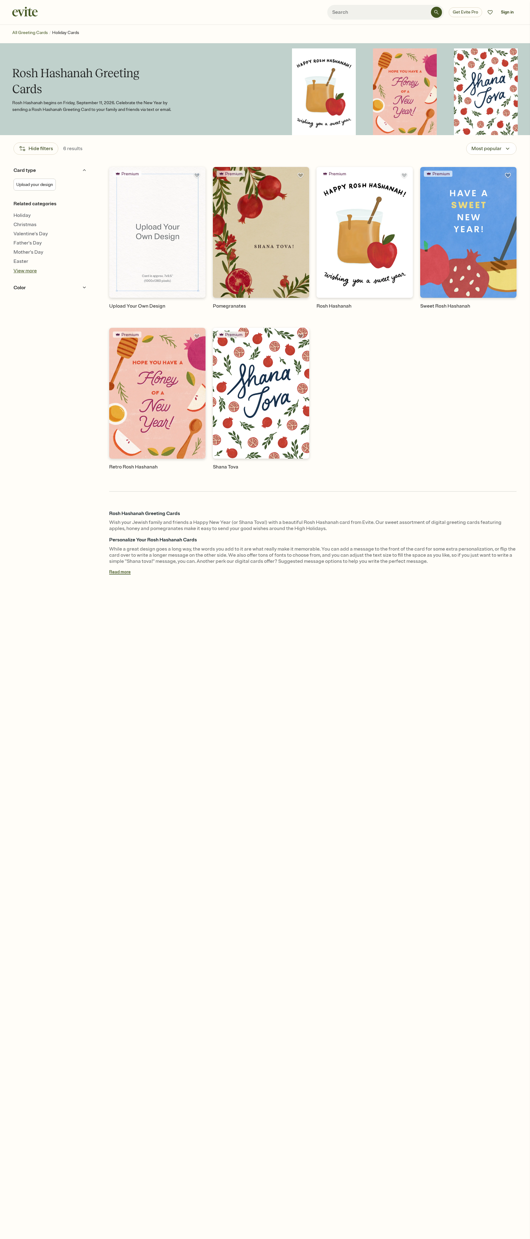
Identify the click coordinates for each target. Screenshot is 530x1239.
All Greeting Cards (30, 32)
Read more (120, 571)
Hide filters (41, 149)
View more (25, 271)
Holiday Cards (65, 32)
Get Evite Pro (465, 12)
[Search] (436, 12)
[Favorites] (490, 12)
